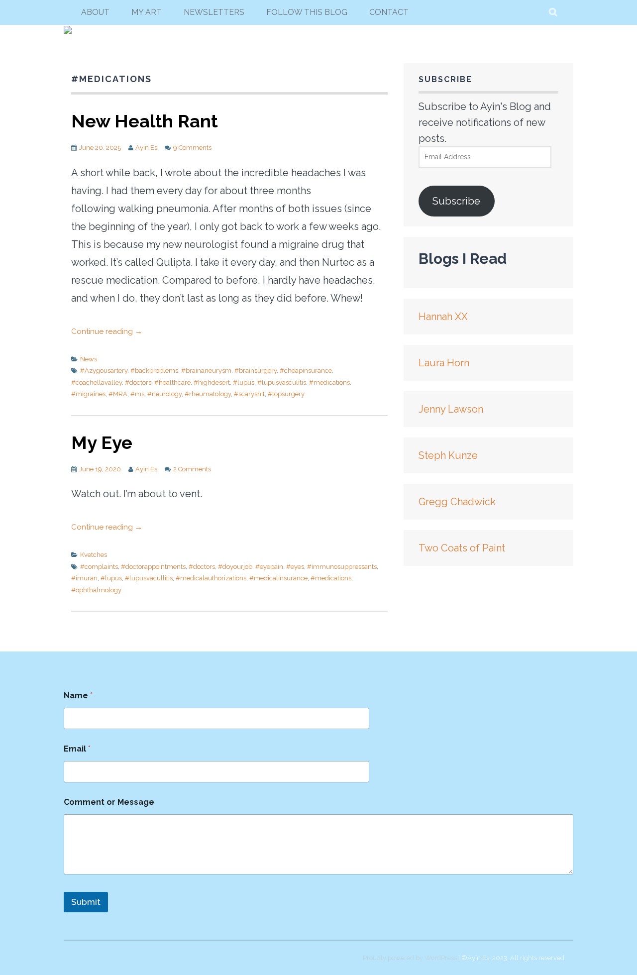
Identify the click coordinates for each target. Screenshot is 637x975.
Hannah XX (443, 317)
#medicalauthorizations (211, 578)
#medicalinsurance (278, 578)
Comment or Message (109, 802)
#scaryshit (249, 394)
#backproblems (154, 370)
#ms (137, 394)
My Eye (101, 442)
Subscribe (456, 201)
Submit (86, 902)
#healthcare (172, 382)
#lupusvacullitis (149, 578)
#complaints (99, 566)
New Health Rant (144, 120)
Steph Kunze (448, 455)
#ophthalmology (96, 590)
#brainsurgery (255, 370)
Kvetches (93, 554)
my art (146, 12)
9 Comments (192, 147)
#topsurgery (286, 394)
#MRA (117, 394)
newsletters (214, 12)
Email (77, 749)
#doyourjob (235, 566)
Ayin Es (146, 147)
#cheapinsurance (306, 370)
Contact (389, 12)
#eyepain (269, 566)
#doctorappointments (153, 566)
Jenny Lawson (451, 409)
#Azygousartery (103, 370)
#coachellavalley (96, 382)
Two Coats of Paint (462, 548)
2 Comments (192, 469)
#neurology (164, 394)
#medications (329, 382)
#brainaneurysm (206, 370)
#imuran (84, 578)
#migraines (88, 394)
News (88, 359)
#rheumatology (208, 394)
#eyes (295, 566)
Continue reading (106, 331)
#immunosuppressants (342, 566)
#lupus (243, 382)
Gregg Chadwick (457, 502)
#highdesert (212, 382)
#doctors (138, 382)
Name (78, 695)
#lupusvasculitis (281, 382)
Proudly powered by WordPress (410, 958)
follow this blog (306, 12)
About (95, 12)
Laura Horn (444, 363)
